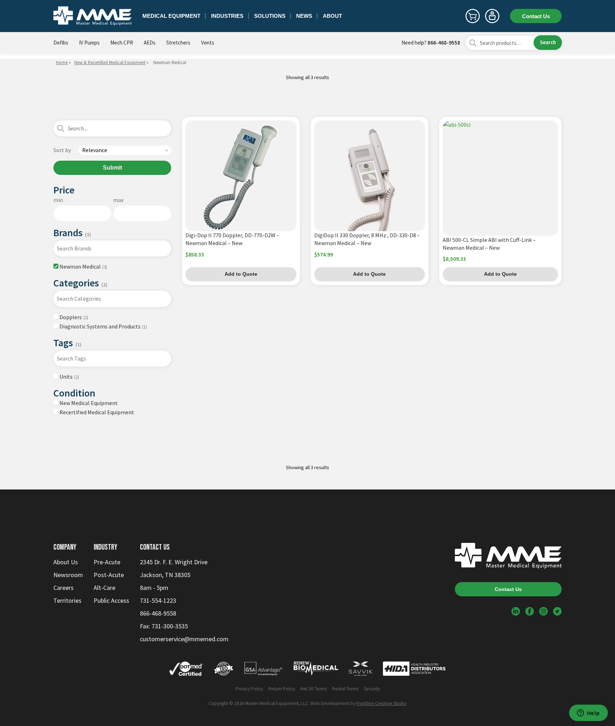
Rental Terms (345, 689)
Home (62, 62)
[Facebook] (529, 611)
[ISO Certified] (223, 670)
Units (68, 376)
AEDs (150, 42)
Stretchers (178, 42)
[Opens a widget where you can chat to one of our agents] (588, 713)
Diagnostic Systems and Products (102, 326)
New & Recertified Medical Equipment (110, 62)
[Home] (92, 16)
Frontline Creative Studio (381, 703)
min (58, 199)
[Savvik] (360, 670)
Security (372, 689)
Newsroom (68, 575)
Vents (207, 42)
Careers (63, 588)
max (118, 199)
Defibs (60, 42)
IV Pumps (89, 42)
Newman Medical (82, 266)
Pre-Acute (107, 562)
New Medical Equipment (88, 402)
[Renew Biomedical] (316, 670)
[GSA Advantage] (263, 670)
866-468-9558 (443, 42)
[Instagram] (543, 611)
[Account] (492, 16)
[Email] (557, 611)
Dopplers (73, 317)
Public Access (111, 600)
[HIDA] (414, 670)
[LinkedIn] (515, 611)
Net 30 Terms (313, 689)
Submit (112, 168)
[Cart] (473, 16)
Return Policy (281, 689)
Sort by (62, 150)
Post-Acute (109, 575)
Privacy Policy (249, 689)
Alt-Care (104, 588)
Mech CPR (121, 42)
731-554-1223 (158, 600)
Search (548, 42)
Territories (67, 600)
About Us (65, 562)
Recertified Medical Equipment (96, 412)
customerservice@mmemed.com (184, 639)
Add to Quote (241, 274)
